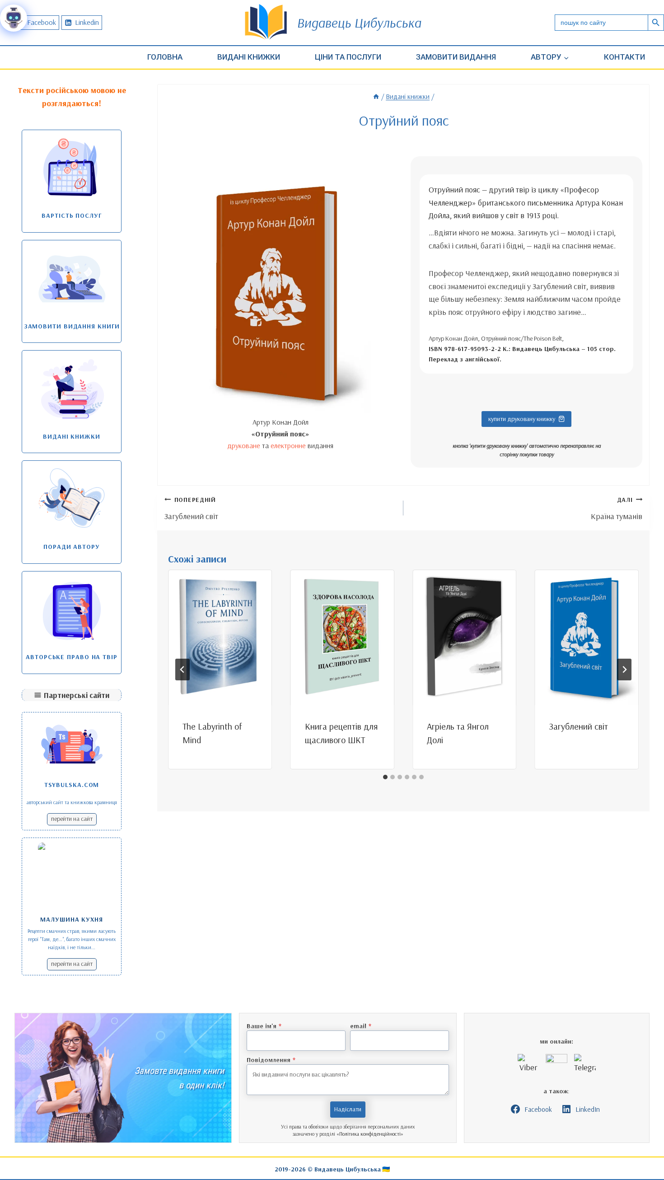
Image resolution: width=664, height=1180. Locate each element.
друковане (243, 445)
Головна (164, 56)
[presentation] (220, 637)
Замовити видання (456, 56)
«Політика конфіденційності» (370, 1133)
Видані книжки (248, 56)
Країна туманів (616, 508)
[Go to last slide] (182, 669)
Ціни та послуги (348, 56)
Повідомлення (271, 1060)
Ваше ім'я (264, 1026)
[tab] (385, 777)
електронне (288, 445)
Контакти (624, 56)
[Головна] (376, 96)
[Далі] (624, 669)
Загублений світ (191, 508)
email (360, 1026)
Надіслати (347, 1109)
